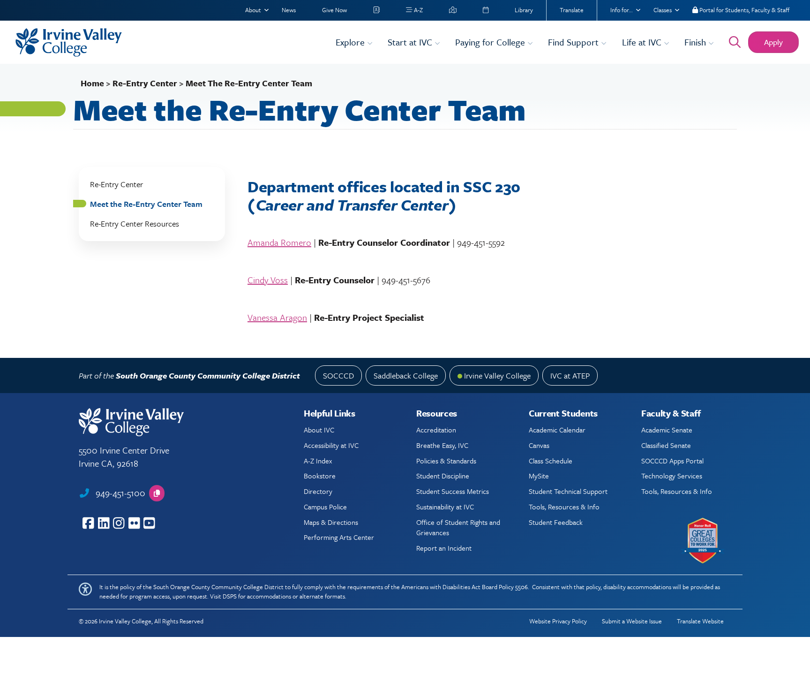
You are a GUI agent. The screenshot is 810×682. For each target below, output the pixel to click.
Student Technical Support (568, 491)
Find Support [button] (574, 42)
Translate (572, 10)
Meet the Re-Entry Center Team (146, 204)
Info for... (621, 10)
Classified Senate (666, 445)
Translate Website (700, 621)
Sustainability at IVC (445, 506)
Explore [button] (351, 42)
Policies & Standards (446, 460)
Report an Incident (444, 548)
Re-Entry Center (144, 83)
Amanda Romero (279, 242)
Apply (773, 42)
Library (524, 10)
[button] (157, 493)
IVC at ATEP (570, 375)
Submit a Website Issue (632, 621)
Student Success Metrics (452, 491)
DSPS (230, 596)
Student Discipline (442, 475)
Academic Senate (666, 429)
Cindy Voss (268, 279)
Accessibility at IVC (331, 445)
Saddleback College (406, 375)
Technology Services (671, 475)
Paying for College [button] (491, 42)
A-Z (417, 10)
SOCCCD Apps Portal (672, 460)
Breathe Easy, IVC (442, 445)
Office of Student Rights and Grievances (458, 527)
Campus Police (325, 506)
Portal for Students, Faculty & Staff (743, 10)
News (289, 10)
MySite (539, 475)
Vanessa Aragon (277, 317)
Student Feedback (556, 522)
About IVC (319, 429)
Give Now (334, 10)
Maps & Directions (331, 522)
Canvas (539, 445)
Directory (318, 491)
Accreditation (436, 429)
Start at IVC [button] (411, 42)
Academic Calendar (557, 429)
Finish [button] (696, 42)
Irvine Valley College (497, 375)
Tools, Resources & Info (564, 506)
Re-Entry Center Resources (134, 223)
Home (92, 83)
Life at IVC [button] (643, 42)
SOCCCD (338, 375)
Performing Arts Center (339, 537)
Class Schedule (550, 460)
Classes (662, 10)
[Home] (169, 42)
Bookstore (320, 475)
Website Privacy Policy (558, 621)
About (253, 10)
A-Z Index (318, 460)
